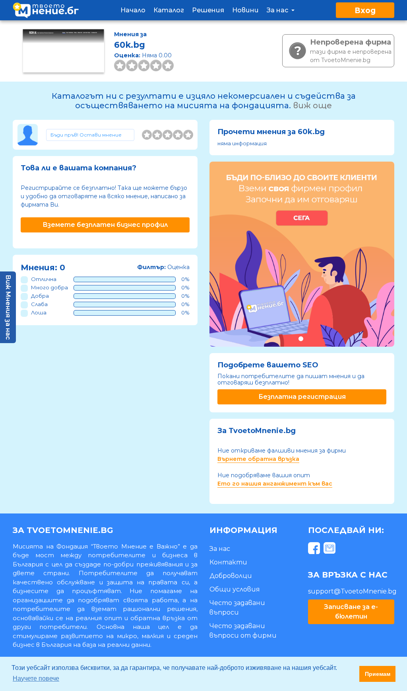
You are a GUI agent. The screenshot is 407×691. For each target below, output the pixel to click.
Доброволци (230, 576)
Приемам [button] (377, 674)
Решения (208, 10)
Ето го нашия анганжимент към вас (274, 483)
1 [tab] (300, 338)
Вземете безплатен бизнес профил (105, 224)
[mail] (330, 549)
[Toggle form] (90, 135)
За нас (278, 10)
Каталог (168, 10)
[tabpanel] (301, 254)
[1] (147, 135)
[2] (157, 135)
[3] (167, 135)
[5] (188, 135)
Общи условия (234, 589)
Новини (245, 10)
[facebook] (315, 549)
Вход (365, 10)
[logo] (46, 10)
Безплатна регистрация (302, 396)
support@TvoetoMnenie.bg (352, 591)
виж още (312, 105)
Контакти (228, 562)
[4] (178, 135)
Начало (132, 10)
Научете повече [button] (36, 678)
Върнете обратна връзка (258, 459)
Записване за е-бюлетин (351, 611)
